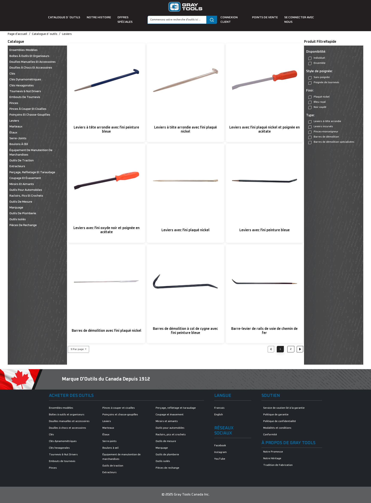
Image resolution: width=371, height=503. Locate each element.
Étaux (13, 132)
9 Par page (77, 349)
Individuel (319, 58)
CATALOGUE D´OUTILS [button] (64, 17)
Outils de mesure (20, 201)
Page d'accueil (17, 33)
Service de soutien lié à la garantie (284, 408)
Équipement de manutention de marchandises (30, 152)
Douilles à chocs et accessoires (30, 67)
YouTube (219, 459)
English (218, 414)
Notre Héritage (272, 458)
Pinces (13, 103)
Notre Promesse (273, 452)
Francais (219, 408)
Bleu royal (320, 102)
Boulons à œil (18, 144)
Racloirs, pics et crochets (26, 195)
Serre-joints (17, 138)
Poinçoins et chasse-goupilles (29, 114)
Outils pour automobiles (25, 189)
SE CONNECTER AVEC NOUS (299, 19)
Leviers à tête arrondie (327, 121)
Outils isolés (17, 219)
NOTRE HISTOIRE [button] (99, 17)
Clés (12, 73)
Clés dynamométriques (25, 79)
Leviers (67, 33)
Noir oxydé (320, 107)
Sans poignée (322, 77)
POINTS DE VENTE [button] (265, 17)
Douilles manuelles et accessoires (32, 61)
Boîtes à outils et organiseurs (29, 56)
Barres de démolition (326, 137)
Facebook (220, 445)
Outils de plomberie (22, 213)
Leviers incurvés (323, 126)
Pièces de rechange (23, 225)
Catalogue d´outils (44, 33)
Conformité (270, 434)
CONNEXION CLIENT (229, 19)
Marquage (16, 207)
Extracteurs (17, 166)
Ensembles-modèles (23, 50)
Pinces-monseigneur (326, 131)
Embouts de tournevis (24, 97)
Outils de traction (21, 160)
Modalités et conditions (277, 428)
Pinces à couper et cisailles (27, 108)
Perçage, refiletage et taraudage (32, 172)
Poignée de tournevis (326, 82)
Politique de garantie (276, 414)
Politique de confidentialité (279, 421)
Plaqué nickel (322, 97)
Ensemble (319, 63)
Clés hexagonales (21, 85)
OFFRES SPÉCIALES (124, 19)
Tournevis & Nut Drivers (25, 91)
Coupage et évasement (25, 178)
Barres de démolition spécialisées (334, 142)
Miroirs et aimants (21, 184)
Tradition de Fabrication (278, 465)
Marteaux (15, 126)
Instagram (220, 452)
